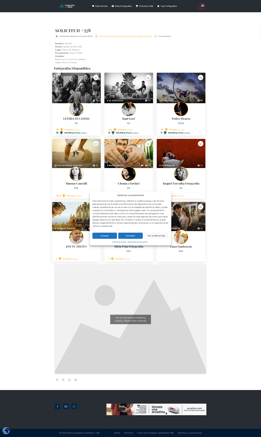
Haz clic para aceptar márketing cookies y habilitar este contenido (130, 319)
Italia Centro (117, 100)
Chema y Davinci (111, 169)
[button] (197, 5)
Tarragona (61, 228)
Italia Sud (77, 165)
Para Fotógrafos (123, 6)
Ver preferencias (156, 235)
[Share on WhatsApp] (69, 380)
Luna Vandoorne (164, 233)
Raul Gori (108, 105)
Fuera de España (64, 165)
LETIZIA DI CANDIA (60, 105)
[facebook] (57, 406)
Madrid (112, 165)
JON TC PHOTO (59, 233)
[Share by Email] (75, 380)
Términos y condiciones (190, 433)
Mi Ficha (128, 433)
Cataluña (71, 228)
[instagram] (74, 406)
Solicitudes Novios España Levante (135, 36)
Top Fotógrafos (169, 6)
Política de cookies (119, 242)
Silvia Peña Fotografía (113, 233)
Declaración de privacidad (137, 242)
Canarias (168, 100)
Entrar (117, 433)
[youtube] (66, 406)
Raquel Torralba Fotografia (168, 169)
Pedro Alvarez (163, 105)
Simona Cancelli (59, 169)
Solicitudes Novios (108, 36)
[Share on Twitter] (63, 380)
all (58, 100)
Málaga (167, 165)
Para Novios (101, 6)
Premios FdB (146, 6)
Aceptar (104, 235)
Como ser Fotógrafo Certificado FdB (155, 433)
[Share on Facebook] (57, 380)
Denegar (130, 235)
